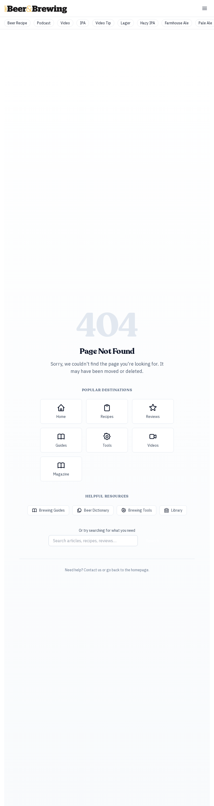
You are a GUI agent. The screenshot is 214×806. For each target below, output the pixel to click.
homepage (139, 570)
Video (65, 23)
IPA (83, 23)
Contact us (93, 570)
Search (152, 540)
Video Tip (103, 23)
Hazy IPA (147, 23)
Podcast (44, 23)
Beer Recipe (17, 23)
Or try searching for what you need (107, 530)
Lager (125, 23)
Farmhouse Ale (177, 23)
